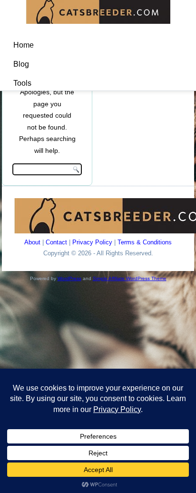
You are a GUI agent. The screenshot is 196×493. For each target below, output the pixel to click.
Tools (22, 83)
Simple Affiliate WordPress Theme (130, 278)
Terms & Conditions (145, 242)
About (32, 242)
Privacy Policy (92, 242)
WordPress (69, 278)
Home (23, 45)
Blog (21, 64)
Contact (56, 242)
